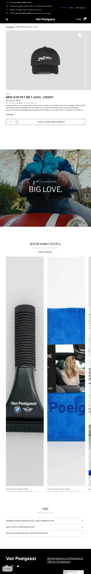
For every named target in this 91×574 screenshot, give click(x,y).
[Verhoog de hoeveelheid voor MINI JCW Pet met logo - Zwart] (14, 122)
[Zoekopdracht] (7, 22)
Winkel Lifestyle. (45, 252)
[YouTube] (19, 566)
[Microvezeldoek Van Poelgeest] (66, 371)
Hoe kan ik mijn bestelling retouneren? (27, 533)
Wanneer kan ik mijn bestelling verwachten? (30, 521)
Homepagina (10, 27)
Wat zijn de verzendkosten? (20, 527)
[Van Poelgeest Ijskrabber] (25, 371)
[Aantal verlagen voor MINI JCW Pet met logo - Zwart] (8, 122)
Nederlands (72, 572)
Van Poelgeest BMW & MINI (17, 489)
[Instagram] (14, 566)
